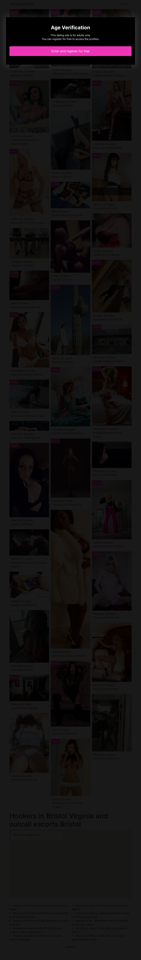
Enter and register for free (70, 51)
